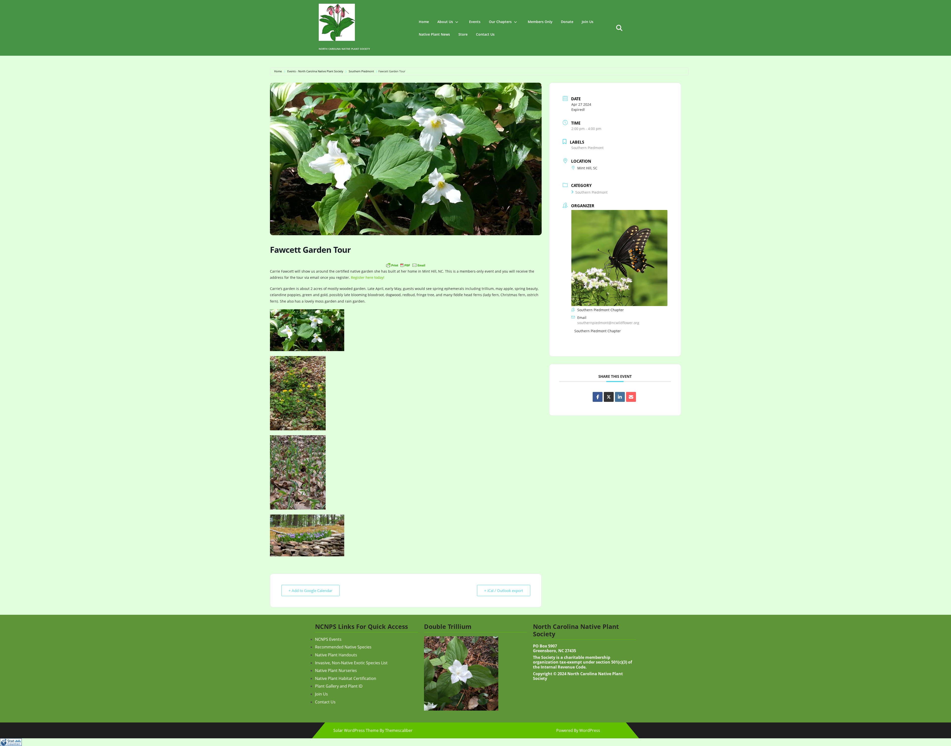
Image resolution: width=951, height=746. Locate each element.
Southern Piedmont (361, 71)
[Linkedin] (620, 397)
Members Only (540, 21)
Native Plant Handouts (336, 655)
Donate (567, 21)
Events (474, 21)
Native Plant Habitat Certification (345, 678)
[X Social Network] (609, 397)
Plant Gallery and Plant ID (339, 686)
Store (463, 34)
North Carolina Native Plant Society (344, 49)
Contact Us (485, 34)
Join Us (587, 21)
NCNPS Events (328, 639)
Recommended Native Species (343, 647)
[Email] (631, 397)
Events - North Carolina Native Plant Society (315, 71)
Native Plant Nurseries (336, 670)
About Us (445, 21)
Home (424, 21)
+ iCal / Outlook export (503, 590)
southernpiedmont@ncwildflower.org (608, 322)
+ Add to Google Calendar (310, 590)
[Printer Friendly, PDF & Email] (406, 265)
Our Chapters (500, 21)
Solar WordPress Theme (356, 730)
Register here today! (367, 277)
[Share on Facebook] (598, 397)
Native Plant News (434, 34)
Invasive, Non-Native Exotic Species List (351, 663)
